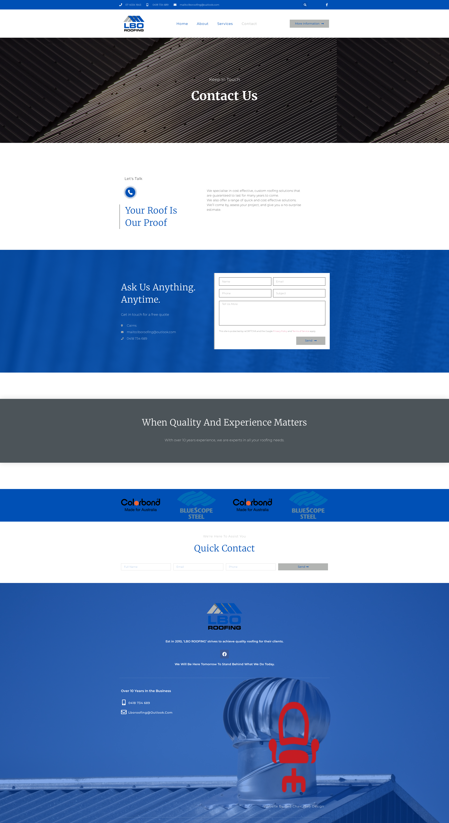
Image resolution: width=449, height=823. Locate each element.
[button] (305, 4)
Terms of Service (300, 331)
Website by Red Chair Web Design (294, 806)
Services (225, 24)
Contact (249, 24)
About (203, 24)
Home (182, 24)
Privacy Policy (280, 331)
